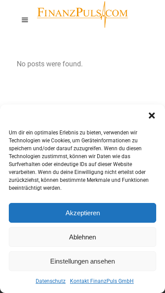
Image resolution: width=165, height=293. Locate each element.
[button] (151, 115)
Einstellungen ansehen (82, 261)
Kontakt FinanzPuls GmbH (102, 281)
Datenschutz (51, 281)
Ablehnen (82, 237)
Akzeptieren (83, 213)
